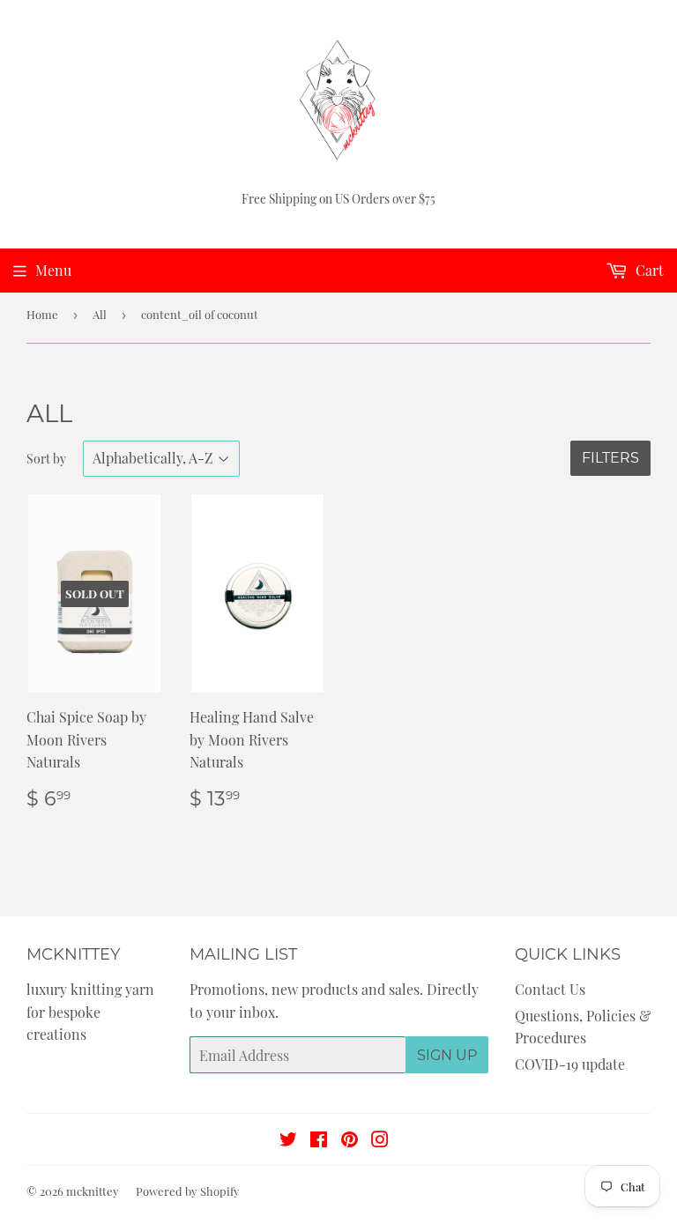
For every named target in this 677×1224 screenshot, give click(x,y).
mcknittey (92, 1190)
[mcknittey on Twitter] (288, 1140)
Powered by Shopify (188, 1190)
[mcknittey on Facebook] (318, 1140)
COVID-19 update (570, 1064)
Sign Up (447, 1055)
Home (42, 314)
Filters (610, 457)
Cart (648, 270)
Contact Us (550, 989)
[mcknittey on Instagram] (380, 1140)
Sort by (46, 458)
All (100, 314)
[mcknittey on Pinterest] (349, 1140)
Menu (53, 270)
